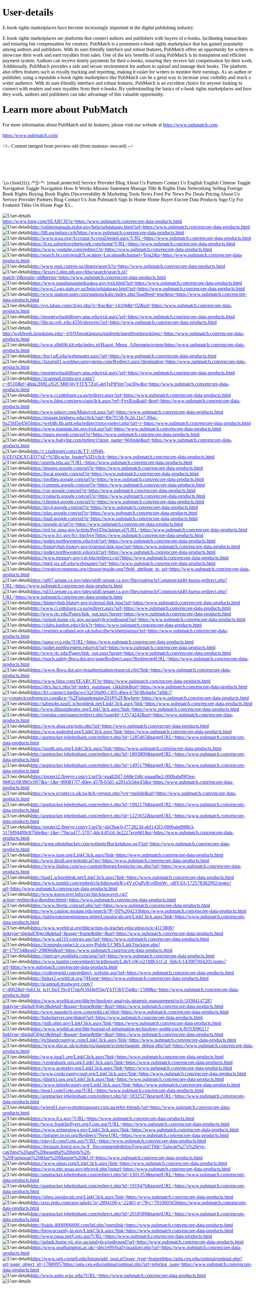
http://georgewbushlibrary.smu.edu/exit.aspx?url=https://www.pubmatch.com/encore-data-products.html (133, 316)
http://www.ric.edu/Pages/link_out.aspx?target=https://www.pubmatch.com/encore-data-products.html (131, 613)
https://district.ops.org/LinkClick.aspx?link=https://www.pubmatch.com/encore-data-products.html (127, 1079)
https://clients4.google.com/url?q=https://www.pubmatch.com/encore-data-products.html (117, 501)
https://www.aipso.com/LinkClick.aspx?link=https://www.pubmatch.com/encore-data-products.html (129, 1163)
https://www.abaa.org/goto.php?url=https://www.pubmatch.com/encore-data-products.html (120, 726)
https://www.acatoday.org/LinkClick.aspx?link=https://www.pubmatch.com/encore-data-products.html (131, 1068)
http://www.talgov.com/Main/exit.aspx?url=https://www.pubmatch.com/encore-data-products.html (127, 412)
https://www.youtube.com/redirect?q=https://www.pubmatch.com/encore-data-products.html (121, 249)
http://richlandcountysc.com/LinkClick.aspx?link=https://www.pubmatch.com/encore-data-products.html (133, 1040)
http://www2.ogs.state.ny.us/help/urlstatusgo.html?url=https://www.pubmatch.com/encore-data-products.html (138, 288)
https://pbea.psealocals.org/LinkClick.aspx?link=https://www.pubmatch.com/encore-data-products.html (132, 1197)
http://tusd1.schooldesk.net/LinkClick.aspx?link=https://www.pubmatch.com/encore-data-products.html (132, 877)
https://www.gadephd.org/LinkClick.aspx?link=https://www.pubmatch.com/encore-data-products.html (131, 731)
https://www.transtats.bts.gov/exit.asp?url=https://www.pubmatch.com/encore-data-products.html (126, 428)
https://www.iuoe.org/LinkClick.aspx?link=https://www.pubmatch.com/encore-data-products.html (127, 855)
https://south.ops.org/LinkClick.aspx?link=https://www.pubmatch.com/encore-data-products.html (126, 748)
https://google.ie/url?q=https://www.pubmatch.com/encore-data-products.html (107, 524)
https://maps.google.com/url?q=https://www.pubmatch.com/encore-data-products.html (115, 434)
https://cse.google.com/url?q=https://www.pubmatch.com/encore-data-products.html (113, 490)
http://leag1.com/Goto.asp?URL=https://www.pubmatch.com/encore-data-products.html (117, 1090)
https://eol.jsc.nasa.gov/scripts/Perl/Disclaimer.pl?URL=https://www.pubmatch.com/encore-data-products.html (139, 529)
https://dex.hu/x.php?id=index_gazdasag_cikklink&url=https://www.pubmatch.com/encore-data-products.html (139, 686)
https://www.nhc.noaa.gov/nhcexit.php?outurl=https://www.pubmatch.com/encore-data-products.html (130, 1169)
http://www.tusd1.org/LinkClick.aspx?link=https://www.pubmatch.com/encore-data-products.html (127, 1056)
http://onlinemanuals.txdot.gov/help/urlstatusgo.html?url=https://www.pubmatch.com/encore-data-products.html (140, 227)
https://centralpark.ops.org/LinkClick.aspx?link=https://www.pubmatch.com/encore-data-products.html (132, 1062)
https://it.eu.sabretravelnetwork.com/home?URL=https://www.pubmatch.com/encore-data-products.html (133, 243)
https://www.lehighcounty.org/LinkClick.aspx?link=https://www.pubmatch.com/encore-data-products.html (135, 1084)
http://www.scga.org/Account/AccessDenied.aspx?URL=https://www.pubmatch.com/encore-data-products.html (141, 238)
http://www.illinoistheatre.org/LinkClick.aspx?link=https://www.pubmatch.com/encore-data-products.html (135, 709)
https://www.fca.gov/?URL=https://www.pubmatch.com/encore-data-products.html (112, 1118)
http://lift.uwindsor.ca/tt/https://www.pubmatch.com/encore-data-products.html (107, 232)
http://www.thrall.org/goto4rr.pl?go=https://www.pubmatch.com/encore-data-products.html (120, 860)
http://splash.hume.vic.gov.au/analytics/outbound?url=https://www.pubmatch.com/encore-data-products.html (137, 1241)
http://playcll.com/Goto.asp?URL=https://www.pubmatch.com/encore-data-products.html (118, 1141)
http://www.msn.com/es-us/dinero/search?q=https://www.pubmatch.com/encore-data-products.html (128, 266)
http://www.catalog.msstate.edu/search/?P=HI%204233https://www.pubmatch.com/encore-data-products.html (138, 911)
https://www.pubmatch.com (190, 124)
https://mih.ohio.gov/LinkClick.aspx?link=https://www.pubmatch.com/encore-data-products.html (126, 1023)
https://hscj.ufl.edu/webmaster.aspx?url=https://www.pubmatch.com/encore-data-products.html (123, 356)
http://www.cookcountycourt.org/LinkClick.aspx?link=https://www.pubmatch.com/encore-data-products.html (138, 1073)
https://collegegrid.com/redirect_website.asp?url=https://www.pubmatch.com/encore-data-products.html (132, 972)
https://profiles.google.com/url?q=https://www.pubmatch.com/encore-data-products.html (117, 479)
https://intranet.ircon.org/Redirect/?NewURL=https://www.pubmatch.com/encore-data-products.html (130, 1135)
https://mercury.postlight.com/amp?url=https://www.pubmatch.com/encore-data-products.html (122, 955)
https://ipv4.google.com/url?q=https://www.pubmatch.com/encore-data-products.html (114, 507)
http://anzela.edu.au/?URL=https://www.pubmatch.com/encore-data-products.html (111, 462)
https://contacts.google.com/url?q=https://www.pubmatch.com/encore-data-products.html (118, 496)
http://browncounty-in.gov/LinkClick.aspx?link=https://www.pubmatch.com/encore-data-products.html (132, 1230)
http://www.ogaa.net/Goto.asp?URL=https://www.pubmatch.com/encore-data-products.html (121, 1236)
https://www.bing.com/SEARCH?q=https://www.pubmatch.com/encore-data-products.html (92, 221)
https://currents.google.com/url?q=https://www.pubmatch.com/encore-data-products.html (118, 485)
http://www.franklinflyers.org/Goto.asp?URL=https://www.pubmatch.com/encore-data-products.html (130, 1124)
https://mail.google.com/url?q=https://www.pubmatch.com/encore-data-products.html (114, 518)
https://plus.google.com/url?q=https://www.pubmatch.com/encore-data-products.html (114, 513)
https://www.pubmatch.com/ (30, 135)
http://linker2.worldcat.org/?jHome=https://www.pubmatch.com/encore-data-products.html (120, 978)
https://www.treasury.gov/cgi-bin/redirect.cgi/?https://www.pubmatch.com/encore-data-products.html (130, 557)
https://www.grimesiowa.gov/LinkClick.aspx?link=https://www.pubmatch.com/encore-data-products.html (135, 1129)
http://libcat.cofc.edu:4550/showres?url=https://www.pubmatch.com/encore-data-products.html (124, 322)
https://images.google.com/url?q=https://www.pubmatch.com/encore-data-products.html (117, 468)
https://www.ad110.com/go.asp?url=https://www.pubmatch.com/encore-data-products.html (120, 939)
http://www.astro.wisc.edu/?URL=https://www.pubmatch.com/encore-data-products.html (118, 1275)
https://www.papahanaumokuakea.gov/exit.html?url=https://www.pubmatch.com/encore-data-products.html (136, 283)
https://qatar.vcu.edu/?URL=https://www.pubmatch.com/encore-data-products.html (112, 641)
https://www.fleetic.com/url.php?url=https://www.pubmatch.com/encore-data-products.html (120, 905)
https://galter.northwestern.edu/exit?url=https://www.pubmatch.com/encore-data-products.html (123, 541)
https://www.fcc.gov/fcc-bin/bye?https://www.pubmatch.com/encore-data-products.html (117, 535)
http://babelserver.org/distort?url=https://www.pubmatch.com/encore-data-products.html (117, 1017)
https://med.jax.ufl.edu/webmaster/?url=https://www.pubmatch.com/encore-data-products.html (123, 563)
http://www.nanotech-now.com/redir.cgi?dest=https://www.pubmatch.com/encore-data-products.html (130, 1012)
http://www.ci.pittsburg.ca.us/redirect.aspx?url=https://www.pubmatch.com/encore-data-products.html (131, 395)
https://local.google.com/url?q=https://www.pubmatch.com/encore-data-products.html (115, 473)
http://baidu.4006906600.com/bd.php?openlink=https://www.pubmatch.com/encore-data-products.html (132, 1225)
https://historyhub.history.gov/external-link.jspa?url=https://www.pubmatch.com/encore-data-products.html (135, 546)
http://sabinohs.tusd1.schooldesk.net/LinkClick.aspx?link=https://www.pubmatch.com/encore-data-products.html (141, 703)
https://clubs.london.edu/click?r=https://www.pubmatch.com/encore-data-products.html (116, 625)
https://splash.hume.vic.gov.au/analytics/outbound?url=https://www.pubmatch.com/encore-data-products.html (138, 619)
